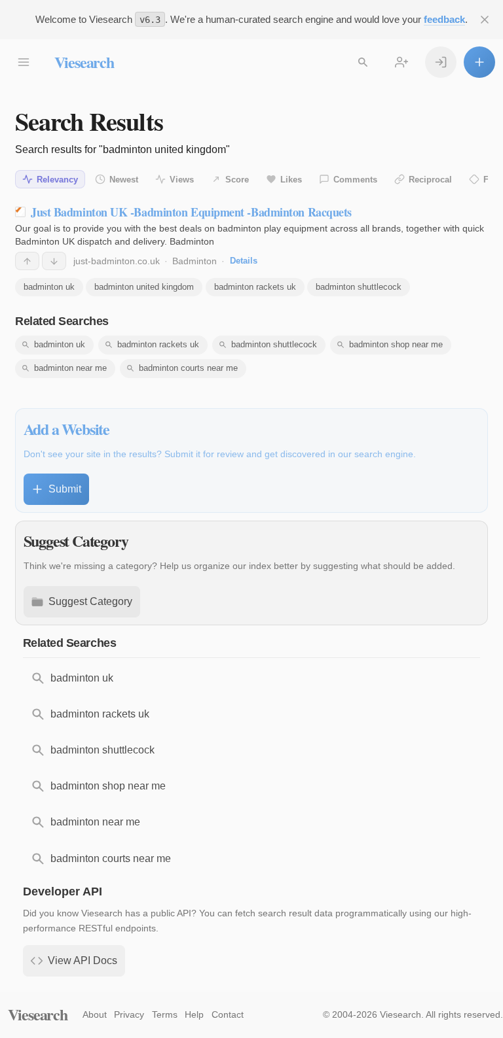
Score (237, 179)
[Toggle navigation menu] (23, 62)
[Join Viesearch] (401, 62)
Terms (164, 1014)
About (95, 1014)
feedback (444, 19)
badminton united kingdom (144, 287)
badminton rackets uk (255, 287)
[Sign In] (440, 62)
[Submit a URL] (479, 62)
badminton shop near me (396, 344)
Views (182, 179)
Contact (228, 1014)
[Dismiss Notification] (484, 19)
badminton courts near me (188, 368)
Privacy (129, 1014)
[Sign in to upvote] (27, 261)
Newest (123, 179)
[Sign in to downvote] (54, 261)
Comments (355, 179)
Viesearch (84, 61)
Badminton (194, 261)
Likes (291, 179)
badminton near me (70, 368)
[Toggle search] (363, 62)
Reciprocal (430, 179)
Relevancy (57, 179)
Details (243, 261)
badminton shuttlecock (358, 287)
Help (194, 1014)
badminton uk (49, 287)
